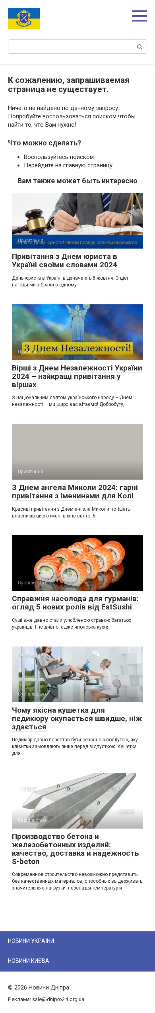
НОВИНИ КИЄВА (28, 961)
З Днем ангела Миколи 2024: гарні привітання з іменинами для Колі (75, 491)
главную (74, 165)
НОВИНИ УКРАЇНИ (31, 941)
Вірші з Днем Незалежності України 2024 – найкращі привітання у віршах (77, 376)
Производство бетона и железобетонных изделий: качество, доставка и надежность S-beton (75, 849)
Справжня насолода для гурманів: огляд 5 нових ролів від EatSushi (75, 602)
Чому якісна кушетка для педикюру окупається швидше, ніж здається (77, 718)
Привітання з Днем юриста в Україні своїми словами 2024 (64, 260)
